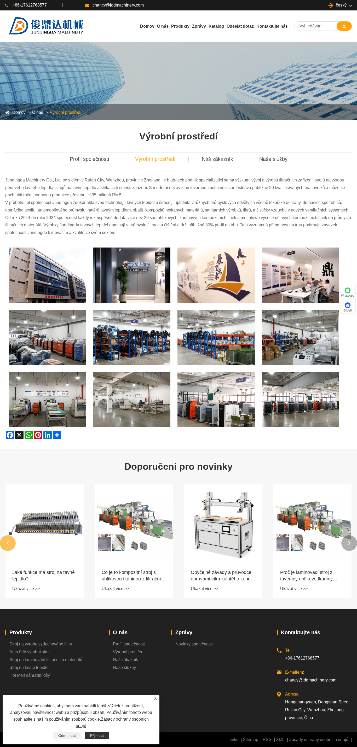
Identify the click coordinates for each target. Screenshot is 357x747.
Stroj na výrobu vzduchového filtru (40, 644)
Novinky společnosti (194, 644)
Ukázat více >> (26, 588)
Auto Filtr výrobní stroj (29, 652)
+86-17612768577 (30, 5)
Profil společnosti (89, 159)
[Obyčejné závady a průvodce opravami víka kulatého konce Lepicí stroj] (223, 523)
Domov (19, 112)
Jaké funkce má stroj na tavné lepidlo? (43, 575)
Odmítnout (67, 735)
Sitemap (250, 739)
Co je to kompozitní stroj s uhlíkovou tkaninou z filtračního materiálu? (134, 576)
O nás (37, 112)
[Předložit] (344, 26)
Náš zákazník (217, 159)
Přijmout (97, 735)
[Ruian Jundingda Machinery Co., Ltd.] (45, 26)
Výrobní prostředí (65, 112)
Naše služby (273, 159)
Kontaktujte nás (300, 632)
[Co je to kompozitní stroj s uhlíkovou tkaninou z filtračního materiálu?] (134, 523)
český (341, 5)
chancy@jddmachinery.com (118, 5)
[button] (8, 543)
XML (280, 739)
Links (233, 739)
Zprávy (183, 632)
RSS (267, 739)
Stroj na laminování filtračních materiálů (45, 659)
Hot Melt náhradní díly (29, 675)
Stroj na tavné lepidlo (29, 667)
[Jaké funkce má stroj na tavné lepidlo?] (44, 523)
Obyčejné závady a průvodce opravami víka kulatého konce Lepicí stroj (222, 576)
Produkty (20, 632)
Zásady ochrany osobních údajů (318, 739)
